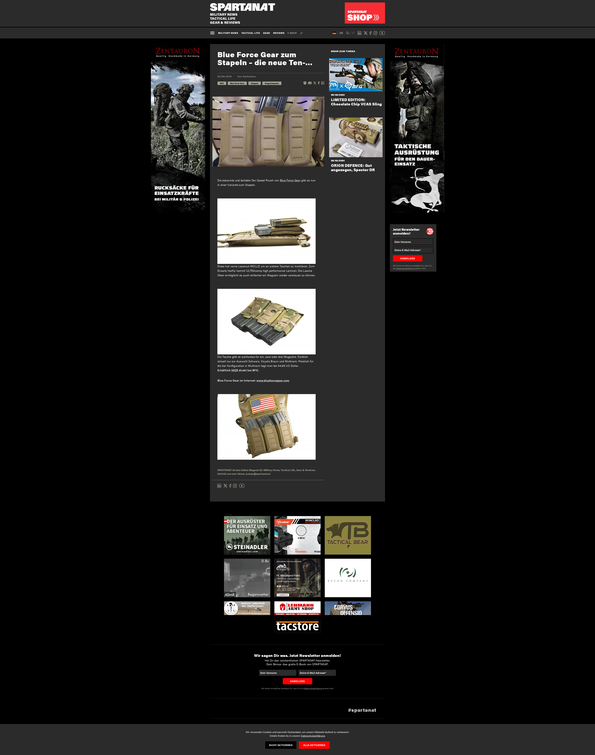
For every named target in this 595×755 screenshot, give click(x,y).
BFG (222, 83)
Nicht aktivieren (281, 745)
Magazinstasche (272, 83)
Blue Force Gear (237, 83)
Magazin (254, 83)
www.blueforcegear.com (272, 380)
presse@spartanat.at (258, 473)
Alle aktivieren (314, 745)
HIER (234, 370)
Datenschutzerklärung (313, 735)
